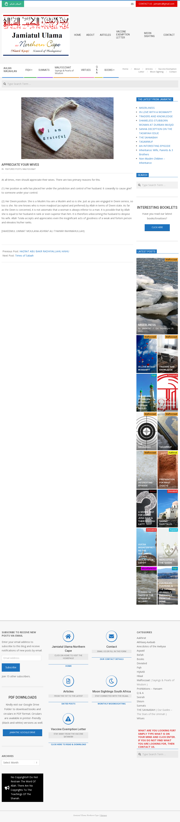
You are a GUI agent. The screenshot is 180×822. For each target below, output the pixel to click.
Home (68, 666)
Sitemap (103, 815)
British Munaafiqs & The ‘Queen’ (167, 559)
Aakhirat (173, 452)
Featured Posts (13, 169)
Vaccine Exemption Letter (68, 729)
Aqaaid (173, 529)
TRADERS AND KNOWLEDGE (156, 116)
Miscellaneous (149, 568)
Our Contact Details (112, 659)
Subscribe (10, 667)
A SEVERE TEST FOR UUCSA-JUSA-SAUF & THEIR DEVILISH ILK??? (146, 518)
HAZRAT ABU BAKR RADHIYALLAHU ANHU (44, 251)
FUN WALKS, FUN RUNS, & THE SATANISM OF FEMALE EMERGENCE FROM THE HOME (167, 592)
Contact (111, 646)
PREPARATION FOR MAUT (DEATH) (167, 482)
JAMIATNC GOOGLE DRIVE (22, 732)
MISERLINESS (147, 107)
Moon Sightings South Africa (111, 691)
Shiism (153, 491)
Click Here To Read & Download (68, 744)
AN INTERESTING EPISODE (154, 146)
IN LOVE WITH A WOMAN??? (155, 112)
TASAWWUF (146, 141)
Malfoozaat (29, 169)
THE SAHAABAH (148, 137)
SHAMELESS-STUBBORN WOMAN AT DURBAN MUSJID (145, 402)
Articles (68, 691)
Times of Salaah (24, 255)
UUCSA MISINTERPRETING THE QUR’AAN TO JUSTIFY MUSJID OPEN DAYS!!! (146, 553)
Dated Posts (68, 703)
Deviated (172, 375)
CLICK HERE (157, 227)
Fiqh (154, 375)
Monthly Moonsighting (112, 703)
